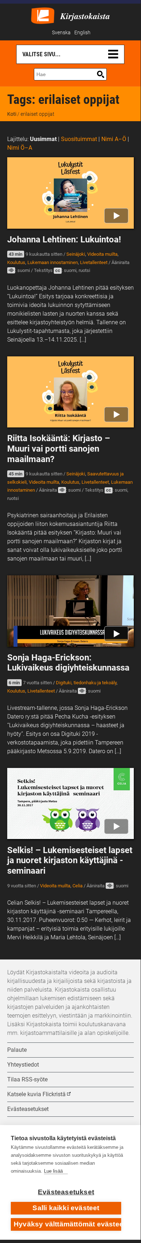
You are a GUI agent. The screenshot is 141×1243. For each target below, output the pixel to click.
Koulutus (16, 262)
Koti (11, 114)
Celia (77, 885)
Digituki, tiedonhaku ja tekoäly (86, 682)
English (82, 33)
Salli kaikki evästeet (65, 1208)
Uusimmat (43, 139)
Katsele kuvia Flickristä (36, 1094)
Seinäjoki (75, 254)
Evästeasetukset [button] (28, 1109)
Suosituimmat (79, 139)
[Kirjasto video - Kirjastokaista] (42, 15)
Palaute (17, 1049)
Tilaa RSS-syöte (27, 1079)
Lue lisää (53, 1171)
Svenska (61, 33)
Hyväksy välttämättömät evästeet (67, 1224)
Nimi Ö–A (19, 147)
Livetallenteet (93, 262)
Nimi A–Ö (113, 139)
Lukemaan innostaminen (52, 262)
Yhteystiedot (23, 1064)
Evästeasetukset (66, 1192)
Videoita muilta (102, 254)
